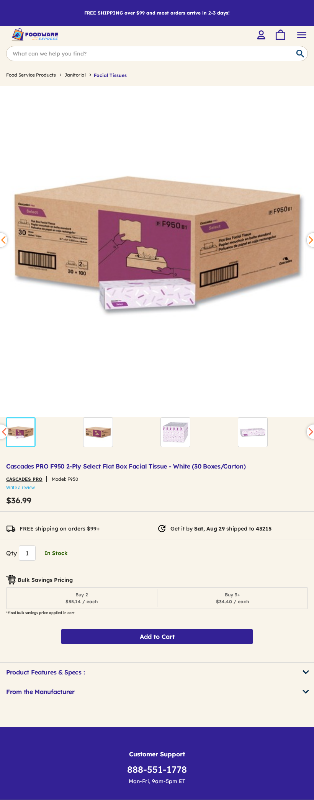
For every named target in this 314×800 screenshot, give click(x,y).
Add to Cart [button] (157, 636)
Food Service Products (31, 75)
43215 (263, 528)
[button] (20, 432)
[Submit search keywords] (300, 54)
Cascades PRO (24, 479)
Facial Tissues (110, 75)
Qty (11, 553)
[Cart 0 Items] (280, 35)
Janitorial (75, 75)
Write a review (20, 487)
